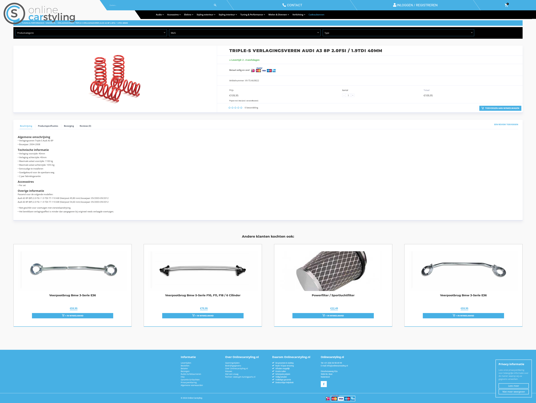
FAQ (183, 376)
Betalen (184, 368)
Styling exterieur (205, 14)
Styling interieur (227, 14)
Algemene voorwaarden (192, 385)
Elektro (187, 14)
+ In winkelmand (334, 315)
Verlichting (297, 14)
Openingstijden (232, 363)
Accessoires (173, 14)
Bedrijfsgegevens (233, 365)
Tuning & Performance (251, 14)
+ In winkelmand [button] (73, 315)
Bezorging (69, 125)
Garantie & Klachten (190, 379)
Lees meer (513, 385)
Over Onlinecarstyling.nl (236, 368)
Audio (159, 14)
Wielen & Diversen (277, 14)
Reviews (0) (85, 125)
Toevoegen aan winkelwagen (502, 108)
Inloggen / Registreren (417, 5)
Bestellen (185, 365)
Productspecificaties (48, 125)
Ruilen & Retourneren (191, 374)
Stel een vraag (231, 374)
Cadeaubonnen (316, 14)
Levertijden (186, 363)
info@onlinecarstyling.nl (337, 366)
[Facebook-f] (324, 384)
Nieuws (228, 371)
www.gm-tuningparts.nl (244, 376)
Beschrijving (26, 125)
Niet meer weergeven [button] (513, 391)
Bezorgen (185, 371)
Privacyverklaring (189, 382)
